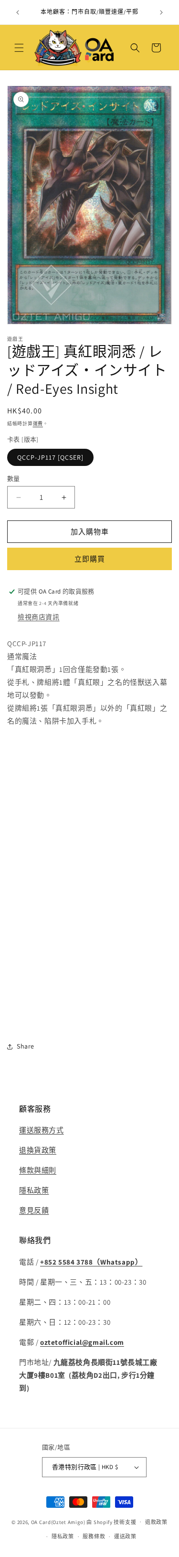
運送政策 (125, 1536)
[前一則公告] (17, 12)
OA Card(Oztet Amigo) (58, 1521)
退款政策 (156, 1522)
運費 (38, 424)
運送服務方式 (41, 1130)
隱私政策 (34, 1190)
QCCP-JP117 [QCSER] (50, 457)
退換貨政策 (37, 1150)
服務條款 (94, 1536)
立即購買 (89, 558)
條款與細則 (37, 1170)
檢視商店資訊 (39, 617)
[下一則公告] (161, 12)
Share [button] (25, 1046)
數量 (13, 479)
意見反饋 (34, 1210)
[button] (19, 47)
